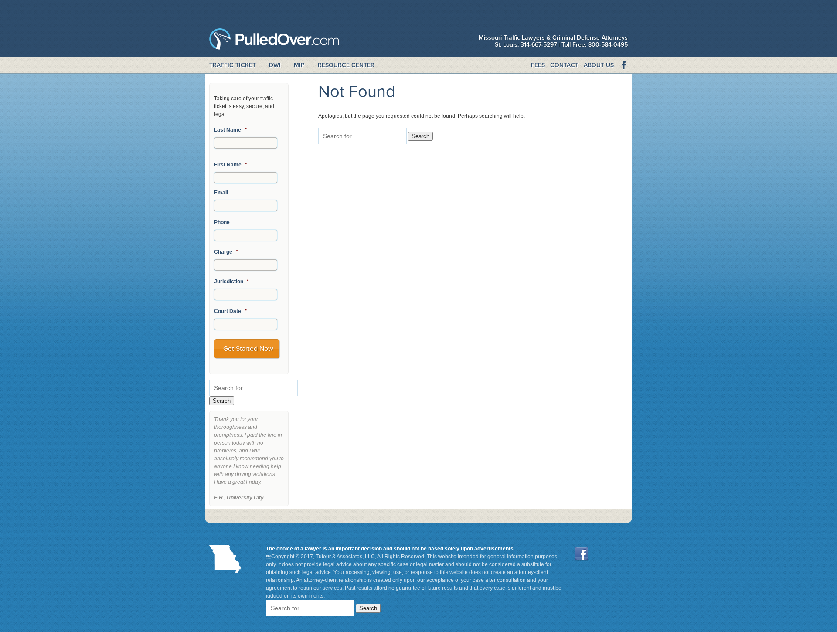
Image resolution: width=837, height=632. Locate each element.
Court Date (230, 311)
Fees (538, 65)
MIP (299, 65)
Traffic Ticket (232, 65)
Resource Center (346, 65)
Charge (226, 252)
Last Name (230, 130)
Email (221, 193)
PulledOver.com (274, 41)
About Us (599, 65)
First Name (230, 165)
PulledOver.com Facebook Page (623, 65)
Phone (222, 222)
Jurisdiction (231, 282)
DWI (275, 65)
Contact (564, 65)
